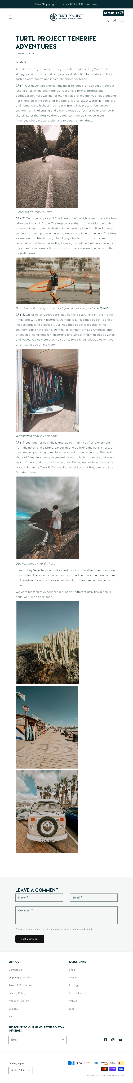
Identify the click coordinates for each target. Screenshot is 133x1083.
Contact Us (15, 969)
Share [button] (23, 62)
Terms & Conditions (20, 985)
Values (73, 1000)
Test (11, 1016)
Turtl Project (100, 1075)
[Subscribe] (62, 1039)
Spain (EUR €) (18, 1070)
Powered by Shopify (115, 1075)
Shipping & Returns (20, 977)
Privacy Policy (17, 993)
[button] (10, 17)
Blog (71, 1008)
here (104, 308)
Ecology (13, 1008)
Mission (73, 977)
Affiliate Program (19, 1000)
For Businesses (78, 993)
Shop (72, 969)
